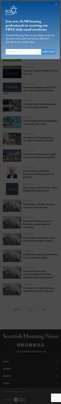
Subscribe (48, 52)
